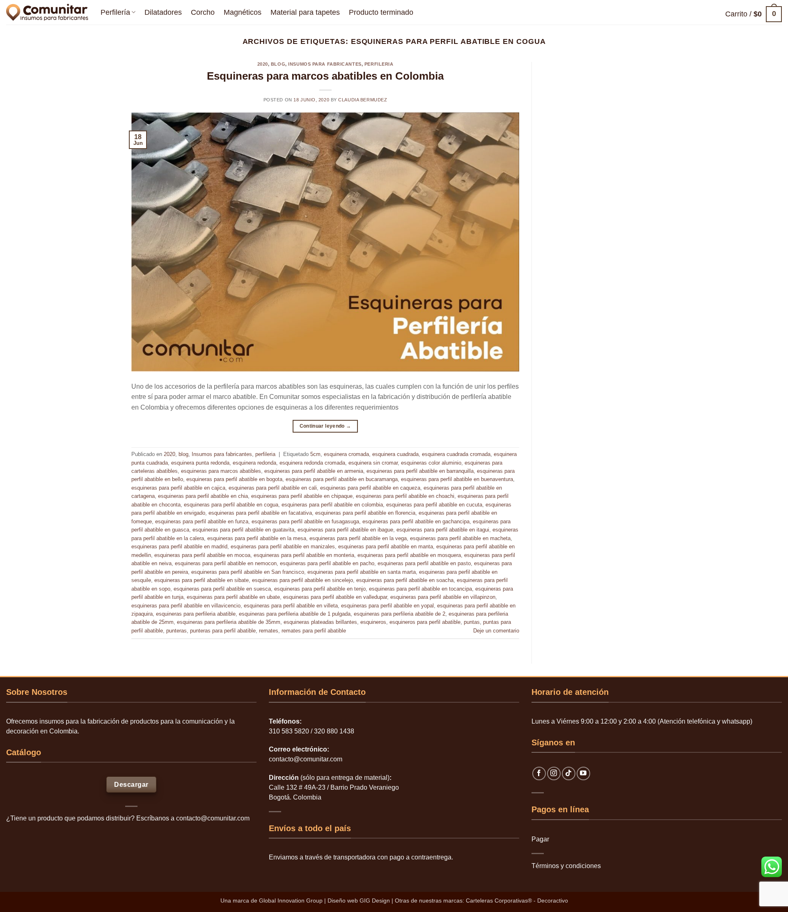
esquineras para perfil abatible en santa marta (361, 572)
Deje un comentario (496, 631)
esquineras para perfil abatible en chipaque (302, 496)
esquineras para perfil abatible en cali (273, 488)
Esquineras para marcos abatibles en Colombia (325, 76)
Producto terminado (381, 12)
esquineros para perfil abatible (424, 622)
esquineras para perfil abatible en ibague (345, 530)
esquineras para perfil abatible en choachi (405, 496)
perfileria (379, 64)
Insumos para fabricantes (324, 64)
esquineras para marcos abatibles (221, 471)
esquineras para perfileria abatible (196, 614)
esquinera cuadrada (395, 454)
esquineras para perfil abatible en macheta (460, 538)
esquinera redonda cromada (312, 463)
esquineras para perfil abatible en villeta (291, 606)
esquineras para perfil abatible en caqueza (370, 488)
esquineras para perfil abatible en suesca (222, 589)
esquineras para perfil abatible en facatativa (260, 513)
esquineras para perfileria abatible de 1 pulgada (294, 614)
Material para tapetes (305, 12)
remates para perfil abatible (314, 631)
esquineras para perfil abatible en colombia (332, 505)
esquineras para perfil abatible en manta (385, 546)
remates (268, 631)
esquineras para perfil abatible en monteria (304, 555)
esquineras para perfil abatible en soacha (405, 580)
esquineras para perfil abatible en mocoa (202, 555)
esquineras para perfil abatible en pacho (327, 563)
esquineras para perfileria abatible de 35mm (228, 622)
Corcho (203, 12)
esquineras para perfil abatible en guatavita (243, 530)
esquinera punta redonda (200, 463)
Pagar (540, 839)
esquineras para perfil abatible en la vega (358, 538)
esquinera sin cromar (373, 463)
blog (278, 64)
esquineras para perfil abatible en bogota (234, 479)
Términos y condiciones (566, 865)
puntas (472, 622)
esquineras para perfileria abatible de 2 (399, 614)
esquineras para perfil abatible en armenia (313, 471)
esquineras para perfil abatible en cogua (231, 505)
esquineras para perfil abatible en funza (201, 521)
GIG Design (375, 900)
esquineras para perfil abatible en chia (203, 496)
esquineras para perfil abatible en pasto (424, 563)
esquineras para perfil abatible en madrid (179, 546)
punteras (176, 631)
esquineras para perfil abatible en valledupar (335, 597)
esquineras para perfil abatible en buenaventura (457, 479)
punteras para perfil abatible (223, 631)
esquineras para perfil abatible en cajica (178, 488)
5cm (315, 454)
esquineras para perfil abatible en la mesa (256, 538)
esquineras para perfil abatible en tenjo (320, 589)
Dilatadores (163, 12)
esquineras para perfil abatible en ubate (233, 597)
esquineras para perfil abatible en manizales (283, 546)
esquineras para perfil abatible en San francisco (247, 572)
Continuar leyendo (325, 426)
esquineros (373, 622)
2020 (262, 64)
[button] (753, 14)
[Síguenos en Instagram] (554, 773)
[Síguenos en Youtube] (583, 773)
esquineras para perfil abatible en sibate (201, 580)
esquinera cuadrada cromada (456, 454)
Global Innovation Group (291, 900)
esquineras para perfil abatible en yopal (387, 606)
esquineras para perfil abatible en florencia (365, 513)
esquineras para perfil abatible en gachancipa (416, 521)
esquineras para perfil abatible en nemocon (226, 563)
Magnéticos (242, 12)
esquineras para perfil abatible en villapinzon (442, 597)
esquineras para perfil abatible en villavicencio (186, 606)
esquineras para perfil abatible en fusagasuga (305, 521)
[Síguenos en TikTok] (568, 773)
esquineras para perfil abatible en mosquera (409, 555)
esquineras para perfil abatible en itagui (442, 530)
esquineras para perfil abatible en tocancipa (420, 589)
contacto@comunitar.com (213, 818)
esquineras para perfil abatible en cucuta (434, 505)
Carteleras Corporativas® (500, 900)
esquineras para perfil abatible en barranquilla (420, 471)
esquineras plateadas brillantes (320, 622)
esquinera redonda (254, 463)
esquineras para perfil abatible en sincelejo (302, 580)
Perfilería (115, 12)
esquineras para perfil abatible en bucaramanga (342, 479)
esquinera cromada (346, 454)
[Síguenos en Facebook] (539, 773)
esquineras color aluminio (431, 463)
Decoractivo (552, 900)
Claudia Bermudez (362, 99)
